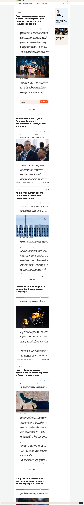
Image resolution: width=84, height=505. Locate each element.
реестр (36, 206)
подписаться (44, 101)
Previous (56, 43)
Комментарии (32, 109)
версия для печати (46, 182)
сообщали (26, 450)
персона (57, 8)
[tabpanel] (61, 16)
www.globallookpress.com (31, 237)
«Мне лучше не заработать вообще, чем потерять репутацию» (61, 16)
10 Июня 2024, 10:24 (18, 12)
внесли (32, 264)
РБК (31, 137)
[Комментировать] (52, 12)
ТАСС (41, 423)
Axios (36, 432)
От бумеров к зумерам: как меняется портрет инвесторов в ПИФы (61, 38)
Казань (17, 3)
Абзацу (25, 494)
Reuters (30, 351)
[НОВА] (27, 3)
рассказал (35, 165)
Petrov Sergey (23, 237)
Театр (21, 97)
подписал (46, 251)
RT (30, 302)
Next (67, 43)
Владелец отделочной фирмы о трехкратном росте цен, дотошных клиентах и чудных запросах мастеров (61, 20)
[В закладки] (52, 15)
